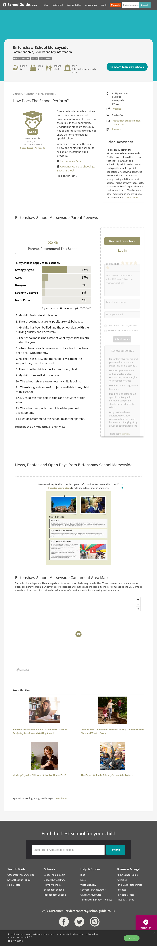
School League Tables (18, 879)
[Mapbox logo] (22, 670)
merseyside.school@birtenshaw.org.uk (127, 122)
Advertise (122, 879)
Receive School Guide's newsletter (123, 330)
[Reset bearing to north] (138, 608)
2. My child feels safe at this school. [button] (38, 315)
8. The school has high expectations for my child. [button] (47, 369)
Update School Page (54, 879)
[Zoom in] (138, 599)
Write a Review (88, 884)
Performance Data (70, 161)
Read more (132, 197)
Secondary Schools (54, 889)
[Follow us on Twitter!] (78, 922)
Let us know (61, 798)
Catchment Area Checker (20, 874)
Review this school (122, 241)
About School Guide (127, 874)
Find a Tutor (13, 884)
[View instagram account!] (94, 922)
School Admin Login (54, 874)
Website (117, 108)
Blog (82, 874)
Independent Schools (55, 894)
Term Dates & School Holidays (96, 899)
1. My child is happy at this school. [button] (38, 263)
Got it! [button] (131, 938)
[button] (54, 940)
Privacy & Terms (125, 899)
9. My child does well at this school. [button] (38, 375)
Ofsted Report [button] (26, 147)
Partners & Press (125, 894)
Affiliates (121, 889)
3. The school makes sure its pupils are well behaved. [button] (49, 321)
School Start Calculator (92, 889)
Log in (122, 250)
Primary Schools (52, 884)
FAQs (83, 879)
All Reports (40, 147)
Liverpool (117, 129)
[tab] (53, 263)
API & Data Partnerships (129, 884)
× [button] (154, 933)
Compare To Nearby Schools (127, 67)
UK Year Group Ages (90, 894)
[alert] (78, 938)
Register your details (59, 488)
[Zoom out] (138, 604)
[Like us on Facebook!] (63, 922)
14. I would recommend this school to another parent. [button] (50, 419)
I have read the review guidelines (122, 325)
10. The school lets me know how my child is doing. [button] (48, 381)
